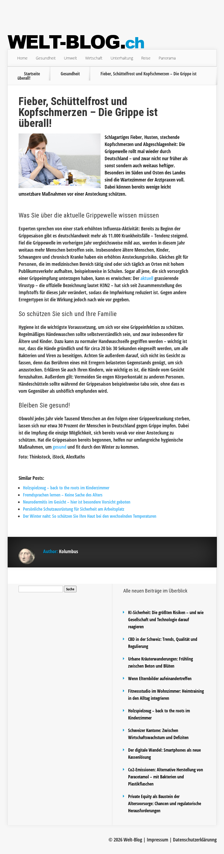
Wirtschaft (93, 58)
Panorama (167, 58)
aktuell (146, 278)
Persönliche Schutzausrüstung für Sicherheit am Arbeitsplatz (73, 509)
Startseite (32, 74)
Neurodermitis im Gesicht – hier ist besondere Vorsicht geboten (76, 502)
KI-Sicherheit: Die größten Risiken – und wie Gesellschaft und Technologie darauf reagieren (166, 619)
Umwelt (70, 58)
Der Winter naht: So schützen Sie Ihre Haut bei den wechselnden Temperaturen (89, 516)
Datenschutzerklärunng (195, 839)
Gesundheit (46, 58)
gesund (59, 447)
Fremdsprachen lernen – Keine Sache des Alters (62, 495)
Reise (146, 58)
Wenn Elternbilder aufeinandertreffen (159, 679)
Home (22, 58)
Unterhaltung (122, 58)
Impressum (157, 839)
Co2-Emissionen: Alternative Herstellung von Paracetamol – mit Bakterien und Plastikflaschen (165, 777)
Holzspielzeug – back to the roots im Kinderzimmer (66, 488)
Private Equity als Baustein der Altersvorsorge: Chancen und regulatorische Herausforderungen (164, 803)
